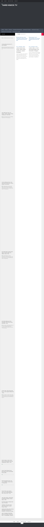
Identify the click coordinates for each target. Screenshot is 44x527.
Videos (3, 29)
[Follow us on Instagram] (9, 34)
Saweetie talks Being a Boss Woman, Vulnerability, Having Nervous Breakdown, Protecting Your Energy (8, 510)
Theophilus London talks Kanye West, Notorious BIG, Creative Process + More (7, 506)
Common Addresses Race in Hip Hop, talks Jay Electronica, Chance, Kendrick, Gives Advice (7, 183)
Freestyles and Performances (17, 29)
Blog (17, 46)
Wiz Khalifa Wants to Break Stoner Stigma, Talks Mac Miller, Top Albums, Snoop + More (7, 252)
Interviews (10, 29)
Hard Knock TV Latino (35, 29)
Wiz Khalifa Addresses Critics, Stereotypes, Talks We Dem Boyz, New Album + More (7, 322)
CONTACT (29, 521)
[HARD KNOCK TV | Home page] (22, 15)
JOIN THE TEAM (23, 521)
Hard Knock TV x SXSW (16, 31)
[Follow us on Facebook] (6, 34)
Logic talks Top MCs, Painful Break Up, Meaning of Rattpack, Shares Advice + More (7, 498)
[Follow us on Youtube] (13, 34)
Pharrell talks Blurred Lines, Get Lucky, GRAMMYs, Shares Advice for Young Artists (7, 481)
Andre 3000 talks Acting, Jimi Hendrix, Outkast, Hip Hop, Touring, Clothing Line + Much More (7, 113)
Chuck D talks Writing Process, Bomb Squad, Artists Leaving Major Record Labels (7, 471)
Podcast (6, 29)
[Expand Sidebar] (42, 34)
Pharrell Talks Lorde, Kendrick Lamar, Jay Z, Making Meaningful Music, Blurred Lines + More (7, 492)
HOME (14, 521)
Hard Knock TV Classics (27, 29)
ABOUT (18, 521)
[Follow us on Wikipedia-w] (11, 34)
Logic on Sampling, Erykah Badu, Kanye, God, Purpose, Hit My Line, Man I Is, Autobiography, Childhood (7, 514)
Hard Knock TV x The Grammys (6, 31)
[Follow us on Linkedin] (7, 34)
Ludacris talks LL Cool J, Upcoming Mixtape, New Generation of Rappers (34, 49)
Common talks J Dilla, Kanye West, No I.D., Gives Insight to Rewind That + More (8, 391)
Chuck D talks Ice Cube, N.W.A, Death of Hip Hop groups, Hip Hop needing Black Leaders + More (7, 461)
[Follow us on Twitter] (10, 34)
